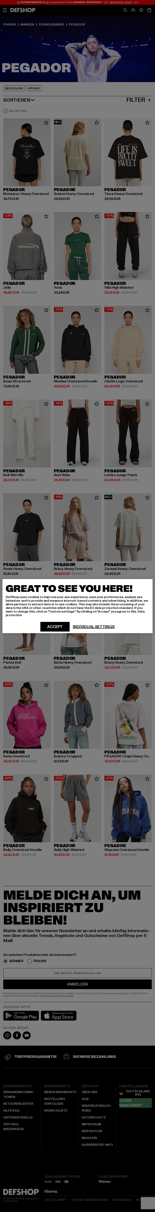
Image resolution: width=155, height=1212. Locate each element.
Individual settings (93, 626)
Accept (55, 626)
